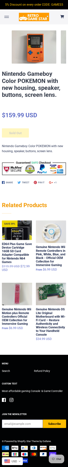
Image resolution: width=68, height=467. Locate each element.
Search (6, 370)
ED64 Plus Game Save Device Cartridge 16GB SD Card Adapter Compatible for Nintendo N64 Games (17, 253)
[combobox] (12, 461)
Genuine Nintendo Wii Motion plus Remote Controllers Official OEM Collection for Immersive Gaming (16, 317)
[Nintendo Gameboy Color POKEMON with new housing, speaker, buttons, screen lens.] (34, 47)
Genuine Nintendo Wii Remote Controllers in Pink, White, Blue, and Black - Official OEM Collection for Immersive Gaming (50, 256)
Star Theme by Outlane (38, 441)
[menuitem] (62, 17)
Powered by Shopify (14, 441)
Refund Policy (42, 370)
